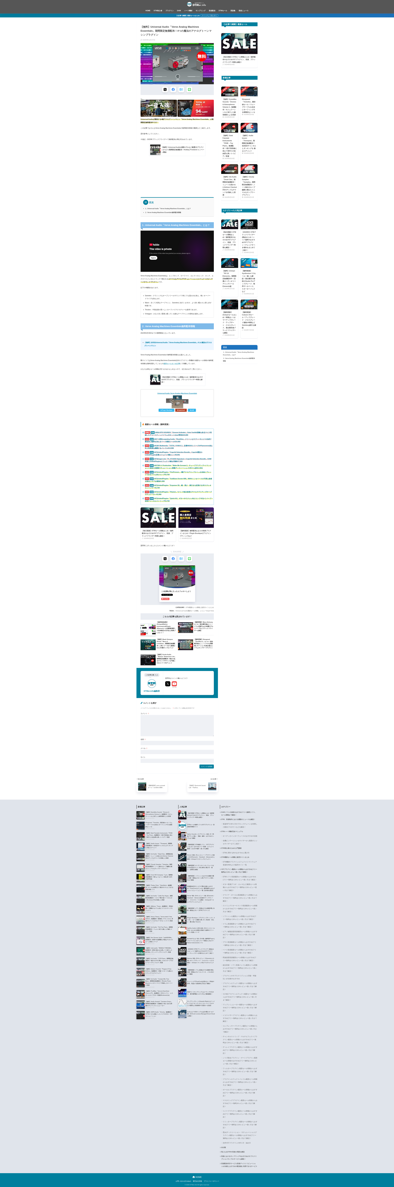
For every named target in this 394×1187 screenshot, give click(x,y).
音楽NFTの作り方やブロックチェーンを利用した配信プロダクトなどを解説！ (240, 825)
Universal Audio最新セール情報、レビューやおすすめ (195, 611)
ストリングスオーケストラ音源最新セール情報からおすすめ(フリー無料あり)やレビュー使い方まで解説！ (240, 909)
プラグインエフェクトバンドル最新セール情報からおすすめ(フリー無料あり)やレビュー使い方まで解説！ (240, 1082)
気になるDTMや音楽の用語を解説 (233, 1152)
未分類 (223, 1147)
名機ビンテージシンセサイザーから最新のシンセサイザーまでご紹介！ (240, 842)
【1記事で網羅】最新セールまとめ (188, 15)
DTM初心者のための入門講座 (231, 848)
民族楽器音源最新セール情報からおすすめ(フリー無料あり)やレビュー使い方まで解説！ (239, 959)
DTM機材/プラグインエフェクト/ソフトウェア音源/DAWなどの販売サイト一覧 (240, 863)
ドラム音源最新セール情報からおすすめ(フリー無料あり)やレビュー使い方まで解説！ (239, 925)
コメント (145, 713)
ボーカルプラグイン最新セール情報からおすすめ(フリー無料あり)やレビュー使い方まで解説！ (240, 1093)
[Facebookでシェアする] (173, 89)
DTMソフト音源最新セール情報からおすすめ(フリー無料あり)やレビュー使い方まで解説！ (240, 878)
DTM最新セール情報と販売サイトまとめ (200, 607)
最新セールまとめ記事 (172, 363)
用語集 (232, 10)
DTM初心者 (158, 10)
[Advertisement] (177, 176)
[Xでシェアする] (165, 89)
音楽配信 (212, 10)
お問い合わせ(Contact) (183, 1181)
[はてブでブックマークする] (181, 89)
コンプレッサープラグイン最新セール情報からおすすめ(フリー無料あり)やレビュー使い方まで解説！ (240, 1029)
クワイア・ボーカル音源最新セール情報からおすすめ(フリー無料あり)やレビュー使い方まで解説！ (240, 898)
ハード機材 (188, 10)
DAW (179, 10)
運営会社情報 (197, 1181)
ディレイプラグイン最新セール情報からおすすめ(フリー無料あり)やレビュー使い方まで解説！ (240, 1050)
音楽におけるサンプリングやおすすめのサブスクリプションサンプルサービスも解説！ (239, 1157)
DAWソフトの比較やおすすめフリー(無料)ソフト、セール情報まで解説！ (239, 813)
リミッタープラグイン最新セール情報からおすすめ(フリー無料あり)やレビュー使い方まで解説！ (240, 1125)
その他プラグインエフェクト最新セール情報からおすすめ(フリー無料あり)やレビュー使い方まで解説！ (240, 997)
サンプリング (201, 10)
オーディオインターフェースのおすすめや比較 (240, 836)
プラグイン (170, 10)
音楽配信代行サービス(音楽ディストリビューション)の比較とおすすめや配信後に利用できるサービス (239, 1165)
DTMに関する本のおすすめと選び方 (236, 853)
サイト (143, 757)
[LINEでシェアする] (189, 89)
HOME (147, 10)
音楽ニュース (244, 10)
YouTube (174, 687)
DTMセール (223, 10)
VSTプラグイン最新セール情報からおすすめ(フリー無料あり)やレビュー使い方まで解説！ (239, 870)
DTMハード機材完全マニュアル (232, 831)
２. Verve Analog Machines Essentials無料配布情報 (163, 212)
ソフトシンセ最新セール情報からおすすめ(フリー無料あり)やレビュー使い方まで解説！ (239, 917)
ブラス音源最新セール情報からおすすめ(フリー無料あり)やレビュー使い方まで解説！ (239, 943)
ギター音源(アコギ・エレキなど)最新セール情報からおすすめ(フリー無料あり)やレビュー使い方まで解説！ (240, 887)
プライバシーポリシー (211, 1181)
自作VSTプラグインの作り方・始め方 (237, 1143)
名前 (143, 739)
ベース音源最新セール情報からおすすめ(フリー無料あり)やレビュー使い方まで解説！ (239, 951)
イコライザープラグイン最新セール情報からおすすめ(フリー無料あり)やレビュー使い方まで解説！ (240, 1018)
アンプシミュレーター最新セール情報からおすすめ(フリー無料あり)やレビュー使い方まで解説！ (240, 1008)
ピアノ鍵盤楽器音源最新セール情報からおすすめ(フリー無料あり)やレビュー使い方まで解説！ (240, 934)
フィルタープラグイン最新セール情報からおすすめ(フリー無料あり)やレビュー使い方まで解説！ (240, 1071)
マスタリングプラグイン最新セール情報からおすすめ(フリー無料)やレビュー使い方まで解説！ (240, 1103)
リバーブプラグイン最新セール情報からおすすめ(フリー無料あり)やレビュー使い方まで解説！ (240, 1114)
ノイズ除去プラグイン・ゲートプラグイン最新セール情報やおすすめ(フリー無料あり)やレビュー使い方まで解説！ (240, 1061)
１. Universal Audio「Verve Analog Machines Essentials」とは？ (168, 208)
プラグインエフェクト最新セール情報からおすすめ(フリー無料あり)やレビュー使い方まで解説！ (240, 986)
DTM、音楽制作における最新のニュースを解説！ (238, 819)
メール (144, 748)
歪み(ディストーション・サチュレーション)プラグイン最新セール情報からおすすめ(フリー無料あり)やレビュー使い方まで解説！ (240, 1135)
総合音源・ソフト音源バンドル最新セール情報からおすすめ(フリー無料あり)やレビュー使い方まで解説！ (240, 968)
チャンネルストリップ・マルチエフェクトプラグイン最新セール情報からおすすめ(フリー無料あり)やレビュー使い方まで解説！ (240, 1039)
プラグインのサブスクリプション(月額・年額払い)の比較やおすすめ (239, 977)
